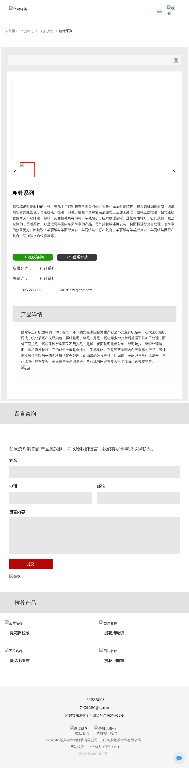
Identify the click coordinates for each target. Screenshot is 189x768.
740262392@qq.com (75, 290)
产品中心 (27, 31)
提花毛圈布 (20, 660)
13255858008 (31, 290)
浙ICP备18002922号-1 (94, 754)
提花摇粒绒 (20, 633)
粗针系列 (47, 31)
